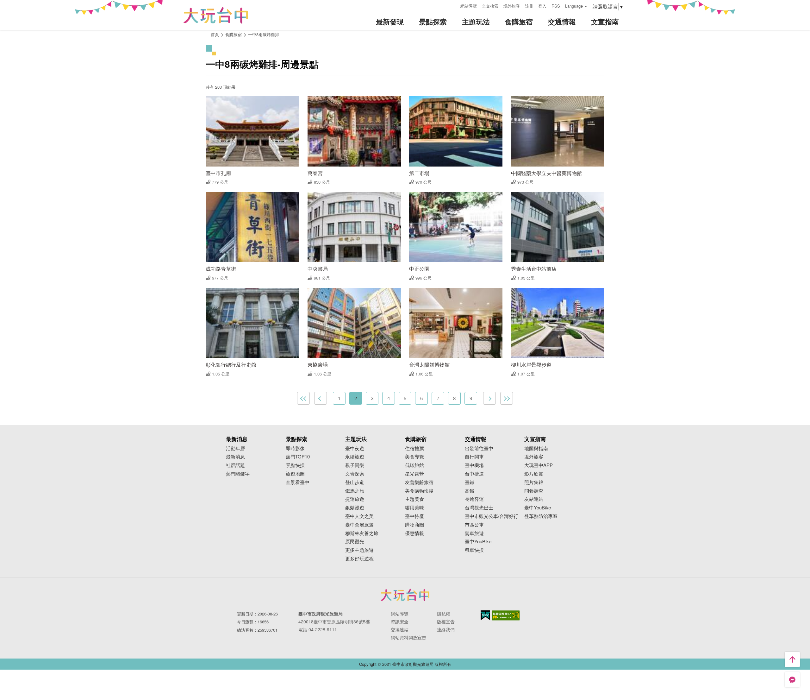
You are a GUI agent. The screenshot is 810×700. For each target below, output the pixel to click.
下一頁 (489, 398)
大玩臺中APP (538, 465)
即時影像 (295, 448)
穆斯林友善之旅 (361, 533)
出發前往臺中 (479, 448)
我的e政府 (485, 615)
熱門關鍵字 (238, 473)
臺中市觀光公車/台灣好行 (491, 516)
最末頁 (506, 398)
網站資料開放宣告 (408, 637)
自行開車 (474, 456)
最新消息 (235, 456)
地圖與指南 (536, 448)
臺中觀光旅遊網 (216, 15)
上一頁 (320, 398)
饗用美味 (414, 507)
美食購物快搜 (419, 491)
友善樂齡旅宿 (419, 482)
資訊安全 (399, 621)
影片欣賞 (533, 473)
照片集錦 (533, 482)
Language (574, 6)
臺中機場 (474, 465)
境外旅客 (511, 6)
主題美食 (414, 499)
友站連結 (533, 499)
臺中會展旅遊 (359, 524)
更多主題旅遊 (359, 550)
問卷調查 (533, 491)
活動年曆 (235, 448)
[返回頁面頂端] (792, 659)
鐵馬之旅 (354, 491)
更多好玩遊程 (359, 558)
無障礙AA (506, 615)
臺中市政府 (405, 595)
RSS (555, 6)
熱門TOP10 (298, 456)
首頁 (215, 34)
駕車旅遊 (474, 533)
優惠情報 (414, 533)
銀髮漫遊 (354, 507)
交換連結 (399, 629)
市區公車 (474, 524)
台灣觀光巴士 (479, 507)
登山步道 (354, 482)
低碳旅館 (414, 465)
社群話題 (235, 465)
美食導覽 (414, 456)
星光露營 (414, 473)
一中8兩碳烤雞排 (263, 34)
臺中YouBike (478, 541)
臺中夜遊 (354, 448)
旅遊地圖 (295, 473)
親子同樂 (354, 465)
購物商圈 (414, 524)
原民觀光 (354, 541)
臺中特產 (414, 516)
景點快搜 (295, 465)
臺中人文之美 (359, 516)
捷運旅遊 (354, 499)
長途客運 (474, 499)
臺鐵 (469, 482)
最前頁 (303, 398)
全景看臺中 (297, 482)
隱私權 (443, 613)
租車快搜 (474, 550)
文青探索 (354, 473)
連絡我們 (446, 629)
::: (453, 5)
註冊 (529, 6)
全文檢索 (490, 6)
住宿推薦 (414, 448)
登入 (542, 6)
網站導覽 (468, 6)
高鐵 (469, 491)
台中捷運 (474, 473)
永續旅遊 (354, 456)
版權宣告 (446, 621)
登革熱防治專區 (541, 516)
